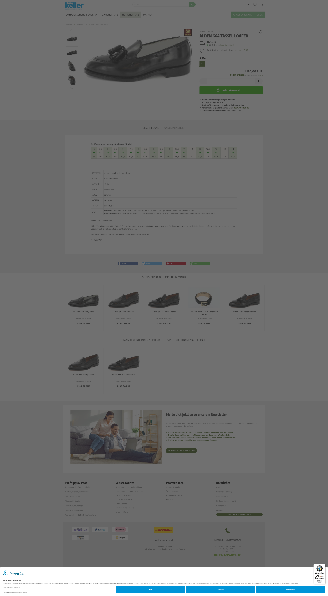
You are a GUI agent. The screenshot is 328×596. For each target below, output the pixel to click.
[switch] (319, 581)
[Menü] (323, 565)
